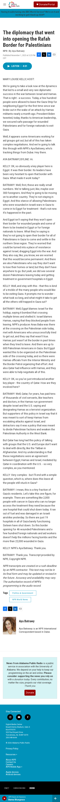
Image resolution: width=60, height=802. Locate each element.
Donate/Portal (47, 4)
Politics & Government (22, 593)
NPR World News (20, 599)
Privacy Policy (12, 749)
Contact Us (11, 762)
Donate (30, 692)
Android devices (13, 774)
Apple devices (12, 772)
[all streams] (56, 798)
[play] (4, 798)
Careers (9, 764)
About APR (11, 760)
